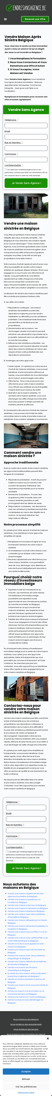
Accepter (26, 1071)
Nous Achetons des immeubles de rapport (26, 1034)
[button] (47, 1038)
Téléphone (11, 119)
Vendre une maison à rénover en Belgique (27, 905)
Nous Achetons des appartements (26, 1024)
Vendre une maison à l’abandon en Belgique (28, 908)
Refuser (26, 1079)
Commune (11, 153)
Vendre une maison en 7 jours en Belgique (27, 997)
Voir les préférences (26, 1086)
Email (7, 131)
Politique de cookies (26, 1092)
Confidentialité (13, 165)
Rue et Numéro (13, 142)
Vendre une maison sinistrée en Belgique (26, 911)
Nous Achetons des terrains (26, 1029)
